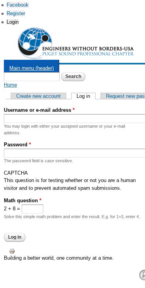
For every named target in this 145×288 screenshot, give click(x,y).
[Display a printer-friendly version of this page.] (12, 250)
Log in (86, 96)
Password (17, 144)
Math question (22, 200)
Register (16, 13)
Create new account (38, 96)
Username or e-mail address (39, 110)
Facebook (18, 5)
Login (13, 22)
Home (10, 85)
